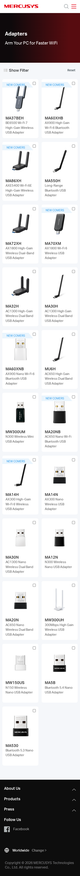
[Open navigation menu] (74, 6)
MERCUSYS (21, 6)
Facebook (21, 829)
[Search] (66, 6)
